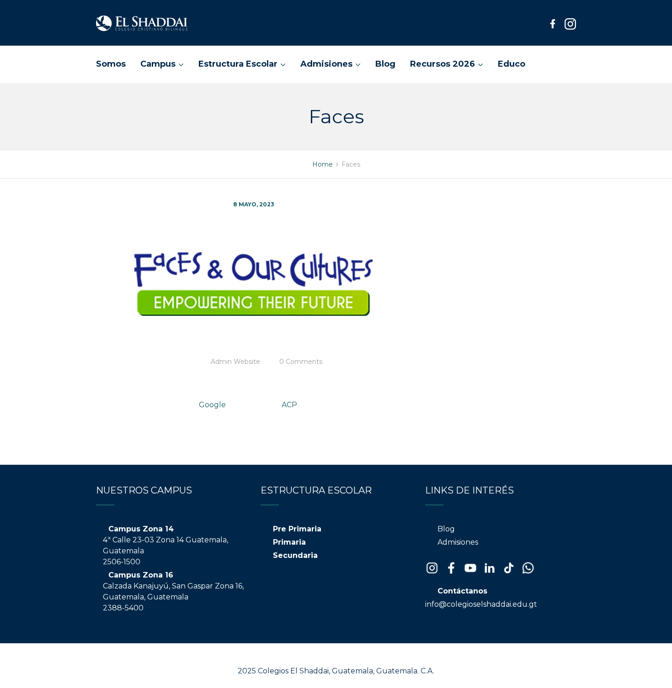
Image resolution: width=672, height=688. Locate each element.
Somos (111, 64)
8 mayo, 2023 (253, 204)
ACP (289, 404)
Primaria (289, 542)
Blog (385, 64)
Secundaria (295, 555)
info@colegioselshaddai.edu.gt (481, 604)
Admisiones (326, 64)
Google (212, 404)
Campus (158, 64)
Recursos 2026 (442, 64)
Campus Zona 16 (140, 575)
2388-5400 (123, 608)
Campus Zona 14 (141, 529)
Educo (511, 64)
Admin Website (235, 361)
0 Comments (300, 361)
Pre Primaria (297, 529)
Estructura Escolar (237, 64)
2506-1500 (121, 561)
